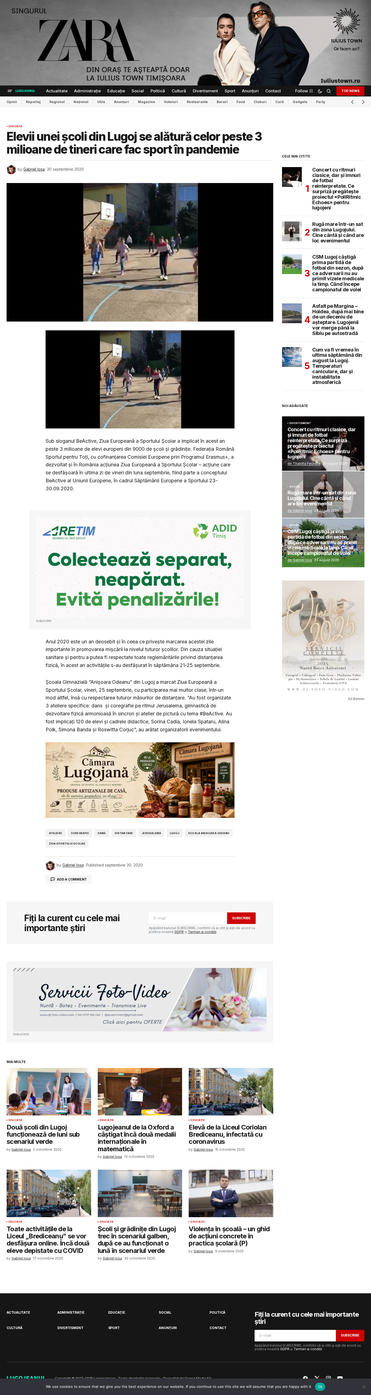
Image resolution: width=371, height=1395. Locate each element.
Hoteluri (171, 102)
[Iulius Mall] (185, 42)
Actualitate (18, 1312)
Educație (16, 126)
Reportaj (33, 102)
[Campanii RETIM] (140, 567)
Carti (279, 102)
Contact (218, 1328)
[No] (364, 1387)
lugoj (174, 833)
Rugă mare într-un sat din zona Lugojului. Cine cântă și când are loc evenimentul (338, 232)
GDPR (179, 932)
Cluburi (260, 102)
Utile (101, 102)
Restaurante (197, 102)
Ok (320, 1386)
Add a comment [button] (72, 879)
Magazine (146, 102)
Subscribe (241, 918)
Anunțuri (121, 102)
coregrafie (80, 833)
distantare (124, 833)
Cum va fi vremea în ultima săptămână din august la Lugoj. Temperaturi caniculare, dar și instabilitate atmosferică (337, 366)
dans (102, 833)
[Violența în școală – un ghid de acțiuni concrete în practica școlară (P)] (231, 1193)
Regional (57, 102)
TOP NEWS (350, 91)
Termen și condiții (202, 932)
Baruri (222, 102)
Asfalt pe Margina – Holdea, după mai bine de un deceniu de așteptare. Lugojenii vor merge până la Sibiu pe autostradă (338, 319)
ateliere (55, 833)
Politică (217, 1312)
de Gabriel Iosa (300, 510)
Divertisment (300, 423)
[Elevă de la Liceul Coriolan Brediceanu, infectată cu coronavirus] (231, 1092)
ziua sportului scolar (67, 843)
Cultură (14, 1328)
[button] (10, 91)
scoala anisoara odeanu (208, 833)
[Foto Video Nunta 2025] (140, 999)
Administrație (71, 1312)
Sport (294, 525)
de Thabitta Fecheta (304, 463)
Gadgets (300, 102)
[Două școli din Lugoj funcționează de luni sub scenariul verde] (49, 1092)
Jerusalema (151, 833)
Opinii (12, 102)
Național (81, 102)
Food (240, 102)
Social (294, 486)
